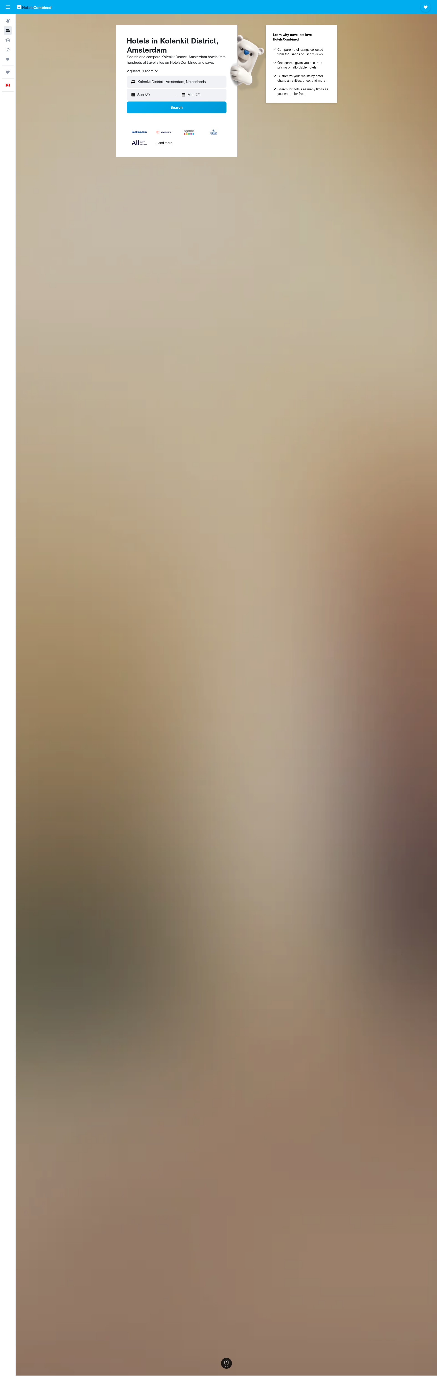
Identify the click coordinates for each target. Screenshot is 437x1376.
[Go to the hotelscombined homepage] (34, 7)
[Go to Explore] (8, 59)
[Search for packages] (8, 49)
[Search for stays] (8, 30)
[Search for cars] (8, 40)
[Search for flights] (8, 20)
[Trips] (8, 72)
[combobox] (143, 71)
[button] (8, 7)
